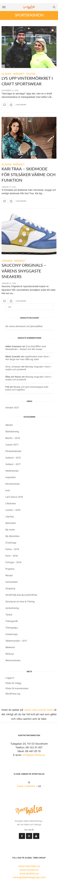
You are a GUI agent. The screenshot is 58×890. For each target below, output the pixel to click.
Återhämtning (12, 431)
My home (10, 529)
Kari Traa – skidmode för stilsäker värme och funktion (29, 174)
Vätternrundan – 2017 (16, 640)
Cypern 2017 (11, 444)
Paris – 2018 (11, 555)
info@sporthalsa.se (33, 754)
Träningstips (11, 627)
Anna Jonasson (13, 366)
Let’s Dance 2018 (14, 497)
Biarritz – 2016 (12, 438)
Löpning (9, 516)
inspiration (10, 477)
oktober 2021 (12, 407)
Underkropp (11, 634)
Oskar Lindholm (26, 786)
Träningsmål (11, 621)
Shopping (10, 588)
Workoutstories (12, 660)
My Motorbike (12, 536)
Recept (9, 575)
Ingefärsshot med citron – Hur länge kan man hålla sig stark (27, 358)
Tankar (8, 614)
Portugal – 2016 (13, 562)
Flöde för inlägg (13, 683)
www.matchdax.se (29, 866)
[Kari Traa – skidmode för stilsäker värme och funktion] (29, 138)
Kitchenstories (12, 483)
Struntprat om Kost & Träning (20, 601)
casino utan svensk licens (39, 709)
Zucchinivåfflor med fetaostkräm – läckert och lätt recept (25, 347)
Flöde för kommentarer (16, 688)
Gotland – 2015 (13, 457)
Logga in (9, 677)
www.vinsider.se (29, 869)
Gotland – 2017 (13, 464)
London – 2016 (12, 510)
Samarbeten (11, 582)
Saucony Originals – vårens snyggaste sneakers (24, 271)
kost (7, 490)
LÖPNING (7, 260)
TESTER (30, 73)
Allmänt (9, 425)
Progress (9, 568)
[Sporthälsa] (29, 7)
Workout (9, 653)
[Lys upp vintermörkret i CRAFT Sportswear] (29, 47)
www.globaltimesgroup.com (29, 877)
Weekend (10, 647)
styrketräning (12, 608)
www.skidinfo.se (29, 873)
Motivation (10, 523)
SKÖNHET (18, 73)
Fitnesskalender (13, 451)
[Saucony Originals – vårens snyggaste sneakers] (29, 234)
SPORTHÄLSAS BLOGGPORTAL (21, 595)
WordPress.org (12, 693)
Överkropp (10, 542)
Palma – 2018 (12, 549)
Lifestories (10, 503)
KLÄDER (6, 73)
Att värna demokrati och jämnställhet (24, 326)
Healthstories (12, 470)
